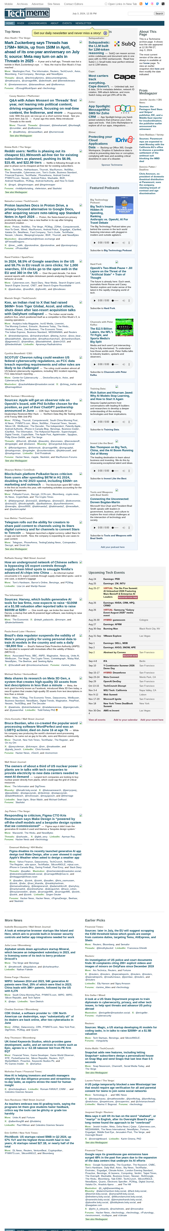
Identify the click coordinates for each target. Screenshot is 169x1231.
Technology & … (101, 1095)
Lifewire (19, 235)
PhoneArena (44, 175)
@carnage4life (29, 80)
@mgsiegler (11, 444)
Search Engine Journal (17, 285)
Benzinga (40, 74)
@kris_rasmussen (64, 880)
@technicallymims (34, 77)
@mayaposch (47, 795)
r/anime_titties (68, 665)
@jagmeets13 (12, 341)
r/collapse (107, 1215)
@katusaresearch (52, 790)
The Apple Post (43, 434)
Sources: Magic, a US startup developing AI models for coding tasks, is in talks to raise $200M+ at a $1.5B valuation (121, 1030)
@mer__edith (15, 245)
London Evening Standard (138, 1170)
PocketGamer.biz (20, 1058)
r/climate (122, 1215)
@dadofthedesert (14, 795)
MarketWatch (12, 1061)
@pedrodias (14, 289)
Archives (22, 4)
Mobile (9, 4)
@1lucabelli (14, 665)
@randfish (28, 289)
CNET (34, 285)
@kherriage (67, 795)
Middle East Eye (105, 1132)
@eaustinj (43, 441)
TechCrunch (66, 71)
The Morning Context (16, 326)
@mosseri (44, 125)
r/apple (34, 457)
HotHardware (31, 169)
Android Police (38, 178)
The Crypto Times (44, 497)
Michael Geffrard (58, 799)
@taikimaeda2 (39, 506)
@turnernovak (56, 132)
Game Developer (40, 1055)
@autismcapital (18, 509)
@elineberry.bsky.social (97, 1196)
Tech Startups (100, 1038)
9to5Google (147, 1176)
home (146, 63)
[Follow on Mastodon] (157, 4)
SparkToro (27, 257)
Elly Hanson (103, 983)
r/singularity (102, 1040)
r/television (40, 188)
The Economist (20, 619)
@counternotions (46, 450)
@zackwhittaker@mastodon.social (36, 384)
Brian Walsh (36, 799)
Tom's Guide (48, 172)
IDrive (92, 132)
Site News (54, 4)
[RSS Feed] (141, 4)
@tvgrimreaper (25, 184)
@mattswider (53, 746)
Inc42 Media (46, 323)
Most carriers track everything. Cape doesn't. (99, 81)
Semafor (125, 944)
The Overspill (92, 1176)
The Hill (127, 1184)
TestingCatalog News (50, 542)
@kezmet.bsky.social (96, 1193)
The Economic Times (51, 329)
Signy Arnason (122, 983)
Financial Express (14, 175)
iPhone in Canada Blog (37, 429)
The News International (113, 1129)
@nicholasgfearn (17, 1089)
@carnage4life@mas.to (56, 874)
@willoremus (58, 84)
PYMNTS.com (12, 178)
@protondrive (31, 245)
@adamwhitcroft (58, 886)
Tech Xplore (34, 997)
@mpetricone (107, 1101)
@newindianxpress (18, 335)
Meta (15, 697)
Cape (91, 71)
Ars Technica (99, 970)
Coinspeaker (69, 542)
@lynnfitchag (133, 1098)
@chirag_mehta (68, 384)
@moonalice (136, 1208)
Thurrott (21, 125)
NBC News (121, 1095)
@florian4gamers (17, 447)
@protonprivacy (69, 245)
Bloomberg (10, 74)
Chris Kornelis (42, 749)
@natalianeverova (51, 707)
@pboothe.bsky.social (96, 1202)
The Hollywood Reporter (47, 431)
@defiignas (45, 500)
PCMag (30, 180)
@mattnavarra (12, 80)
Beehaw (73, 898)
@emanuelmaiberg (20, 886)
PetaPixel (74, 700)
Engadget (65, 229)
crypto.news (72, 494)
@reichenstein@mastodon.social (63, 871)
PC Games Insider (14, 1063)
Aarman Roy (68, 836)
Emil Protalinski (43, 453)
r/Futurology (147, 1212)
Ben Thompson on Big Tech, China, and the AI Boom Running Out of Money (111, 450)
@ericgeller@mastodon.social (114, 1012)
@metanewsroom (17, 84)
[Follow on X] (163, 4)
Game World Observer (62, 1055)
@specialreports (120, 974)
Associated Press (22, 655)
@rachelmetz (117, 1208)
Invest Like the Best (115, 478)
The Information (40, 71)
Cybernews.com (32, 172)
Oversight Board (93, 1135)
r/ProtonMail (22, 248)
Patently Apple (73, 426)
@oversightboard (98, 1138)
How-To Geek (67, 180)
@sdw (22, 883)
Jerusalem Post (124, 1132)
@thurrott (21, 441)
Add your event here (151, 719)
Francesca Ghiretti (137, 948)
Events (67, 23)
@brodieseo (59, 289)
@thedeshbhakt (13, 344)
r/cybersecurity (103, 1015)
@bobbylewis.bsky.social (123, 1202)
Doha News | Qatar (126, 1126)
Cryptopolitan (55, 1150)
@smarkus (35, 1063)
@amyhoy (73, 886)
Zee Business (31, 329)
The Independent (55, 426)
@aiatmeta (14, 707)
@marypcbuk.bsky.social (61, 444)
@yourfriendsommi (63, 503)
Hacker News (22, 457)
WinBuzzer (23, 426)
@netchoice (91, 1101)
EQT (61, 1058)
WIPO (61, 995)
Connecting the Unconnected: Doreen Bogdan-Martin (109, 500)
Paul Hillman (23, 1125)
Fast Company (26, 74)
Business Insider (70, 429)
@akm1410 (59, 341)
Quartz (34, 1029)
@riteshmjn (44, 793)
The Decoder (37, 426)
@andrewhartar (35, 889)
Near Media (51, 282)
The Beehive (25, 661)
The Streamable (13, 172)
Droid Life (24, 545)
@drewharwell (59, 125)
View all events (97, 719)
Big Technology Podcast (118, 250)
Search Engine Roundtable (57, 285)
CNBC (152, 1164)
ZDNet (57, 226)
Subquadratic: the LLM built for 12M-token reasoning (99, 48)
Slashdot (57, 188)
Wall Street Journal (34, 558)
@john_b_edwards (98, 1208)
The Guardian (124, 1164)
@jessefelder (12, 793)
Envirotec (90, 1170)
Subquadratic (96, 38)
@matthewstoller (116, 1098)
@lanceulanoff (71, 441)
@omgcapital (66, 447)
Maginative (52, 655)
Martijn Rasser (38, 586)
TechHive (17, 169)
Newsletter (83, 23)
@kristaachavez (97, 1098)
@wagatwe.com (93, 1205)
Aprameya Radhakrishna (49, 344)
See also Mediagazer (21, 135)
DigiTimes (40, 786)
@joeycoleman (16, 746)
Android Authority (44, 180)
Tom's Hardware (21, 582)
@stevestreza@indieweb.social (26, 874)
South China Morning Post (63, 420)
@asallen (26, 871)
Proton (16, 226)
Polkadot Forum (21, 494)
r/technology (49, 88)
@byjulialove (29, 966)
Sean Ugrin (23, 799)
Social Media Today (134, 1066)
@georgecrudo (71, 707)
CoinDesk (29, 469)
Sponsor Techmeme (111, 164)
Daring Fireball (43, 867)
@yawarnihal (16, 710)
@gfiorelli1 (40, 289)
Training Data (111, 429)
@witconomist (73, 500)
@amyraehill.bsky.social (121, 1193)
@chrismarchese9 (145, 1101)
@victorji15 (31, 500)
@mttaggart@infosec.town (23, 876)
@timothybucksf (105, 948)
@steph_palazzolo (43, 619)
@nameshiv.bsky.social (97, 1199)
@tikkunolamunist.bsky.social (127, 1196)
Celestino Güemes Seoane (19, 1092)
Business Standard (67, 172)
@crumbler (15, 128)
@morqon (60, 619)
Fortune (31, 1117)
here (157, 68)
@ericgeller (142, 1012)
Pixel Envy (57, 867)
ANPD (42, 655)
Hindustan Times (13, 329)
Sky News (128, 1167)
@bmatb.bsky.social (26, 790)
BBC (34, 655)
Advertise (37, 4)
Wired (24, 229)
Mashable (53, 178)
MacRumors (56, 169)
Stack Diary (37, 282)
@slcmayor (31, 746)
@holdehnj (35, 1121)
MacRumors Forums (66, 457)
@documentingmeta (56, 77)
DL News (9, 497)
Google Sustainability (104, 1164)
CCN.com (46, 494)
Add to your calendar (125, 719)
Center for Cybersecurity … (27, 377)
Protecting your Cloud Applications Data (100, 142)
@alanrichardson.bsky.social (111, 1191)
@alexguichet (52, 889)
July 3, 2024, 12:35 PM (84, 13)
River (20, 23)
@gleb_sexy (40, 836)
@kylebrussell (63, 450)
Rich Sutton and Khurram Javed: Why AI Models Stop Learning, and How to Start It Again (111, 396)
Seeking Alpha (45, 661)
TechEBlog (20, 703)
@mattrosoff (14, 966)
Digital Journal (146, 1181)
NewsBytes (57, 74)
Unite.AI (75, 655)
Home (9, 23)
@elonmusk (34, 447)
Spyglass (72, 434)
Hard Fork (109, 308)
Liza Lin (21, 586)
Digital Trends (12, 434)
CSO (29, 353)
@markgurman (13, 450)
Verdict (137, 1173)
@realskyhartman (54, 883)
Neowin (25, 178)
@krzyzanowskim (19, 891)
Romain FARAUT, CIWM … (54, 1089)
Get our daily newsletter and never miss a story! (67, 33)
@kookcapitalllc (26, 503)
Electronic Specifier (117, 1181)
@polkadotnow (44, 503)
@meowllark (72, 506)
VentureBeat (30, 674)
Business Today (47, 326)
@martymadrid (17, 889)
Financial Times (58, 423)
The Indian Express (15, 332)
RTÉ (7, 1058)
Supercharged (68, 431)
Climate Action (116, 1170)
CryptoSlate (27, 434)
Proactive (25, 1061)
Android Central (61, 175)
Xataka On (10, 232)
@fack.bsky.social (137, 1191)
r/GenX (35, 753)
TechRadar (31, 175)
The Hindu (62, 326)
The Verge (24, 38)
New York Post (66, 1027)
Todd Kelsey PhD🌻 (47, 710)
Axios (77, 71)
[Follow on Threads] (152, 4)
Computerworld (71, 226)
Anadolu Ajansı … (107, 1184)
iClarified (76, 229)
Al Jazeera (113, 1173)
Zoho (92, 102)
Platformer (33, 96)
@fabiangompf (16, 500)
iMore (35, 423)
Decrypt (35, 494)
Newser (135, 1176)
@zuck (19, 77)
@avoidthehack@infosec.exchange (36, 238)
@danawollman (37, 84)
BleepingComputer (34, 235)
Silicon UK (10, 426)
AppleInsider (59, 434)
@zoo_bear (74, 335)
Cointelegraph (58, 658)
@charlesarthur (51, 966)
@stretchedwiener (31, 707)
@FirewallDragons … (16, 241)
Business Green (121, 1176)
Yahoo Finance (25, 861)
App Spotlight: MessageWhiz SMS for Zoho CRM (99, 111)
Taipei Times (149, 1173)
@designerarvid (39, 886)
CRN (38, 1027)
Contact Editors (73, 4)
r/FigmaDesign (59, 898)
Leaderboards (37, 23)
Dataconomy (59, 697)
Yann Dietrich (37, 1001)
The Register (61, 740)
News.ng (64, 655)
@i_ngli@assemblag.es (111, 1188)
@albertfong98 (16, 1121)
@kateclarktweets (14, 622)
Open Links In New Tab (122, 4)
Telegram (17, 542)
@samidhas (27, 341)
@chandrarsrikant (39, 335)
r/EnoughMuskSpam (26, 88)
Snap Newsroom (101, 1066)
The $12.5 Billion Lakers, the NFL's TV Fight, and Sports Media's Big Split (101, 335)
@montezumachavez (37, 665)
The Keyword (140, 1164)
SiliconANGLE (58, 864)
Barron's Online (39, 582)
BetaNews (23, 232)
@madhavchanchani (49, 338)
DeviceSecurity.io (52, 377)
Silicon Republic (13, 997)
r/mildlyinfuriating (24, 188)
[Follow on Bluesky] (146, 4)
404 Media (36, 847)
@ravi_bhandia (35, 883)
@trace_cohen (68, 889)
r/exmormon (51, 753)
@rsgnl (12, 184)
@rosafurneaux (112, 977)
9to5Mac (68, 169)
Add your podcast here (113, 547)
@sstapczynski (28, 793)
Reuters (54, 71)
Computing (127, 1173)
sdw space (30, 864)
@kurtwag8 (74, 125)
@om (42, 746)
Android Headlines (14, 180)
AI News (9, 423)
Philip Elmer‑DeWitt (15, 437)
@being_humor (58, 335)
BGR (62, 178)
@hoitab (32, 441)
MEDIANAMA (55, 332)
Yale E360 (116, 1178)
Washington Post (21, 71)
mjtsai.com (73, 864)
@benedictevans (66, 80)
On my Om (10, 742)
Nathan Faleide (25, 969)
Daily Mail (109, 1167)
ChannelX (117, 1066)
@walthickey (19, 132)
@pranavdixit (29, 338)
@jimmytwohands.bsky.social (126, 1199)
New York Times (31, 740)
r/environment (92, 1215)
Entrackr (33, 326)
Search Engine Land (69, 282)
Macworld (18, 832)
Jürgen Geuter (53, 894)
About (55, 23)
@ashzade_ (22, 836)
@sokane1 (29, 444)
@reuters (94, 974)
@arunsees (57, 441)
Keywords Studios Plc (43, 1061)
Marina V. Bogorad (107, 1104)
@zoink (28, 880)
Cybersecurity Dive (15, 380)
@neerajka (10, 506)
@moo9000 (24, 506)
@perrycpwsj (69, 790)
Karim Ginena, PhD (131, 1138)
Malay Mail (73, 658)
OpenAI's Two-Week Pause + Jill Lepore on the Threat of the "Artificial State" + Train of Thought (111, 273)
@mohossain (32, 795)
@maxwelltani (35, 132)
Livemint (59, 323)
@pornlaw (127, 977)
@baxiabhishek (13, 338)
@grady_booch (13, 749)
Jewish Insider (100, 1126)
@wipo (12, 1001)
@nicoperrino (122, 1101)
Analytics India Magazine (25, 323)
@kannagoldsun (13, 387)
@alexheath (45, 80)
